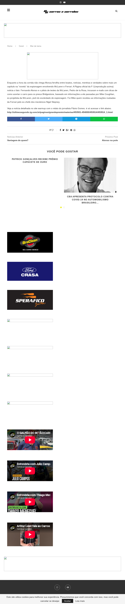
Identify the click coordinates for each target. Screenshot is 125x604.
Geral (21, 46)
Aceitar (67, 601)
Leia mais (80, 601)
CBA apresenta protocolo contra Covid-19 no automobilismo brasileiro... (90, 199)
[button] (62, 30)
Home (9, 46)
